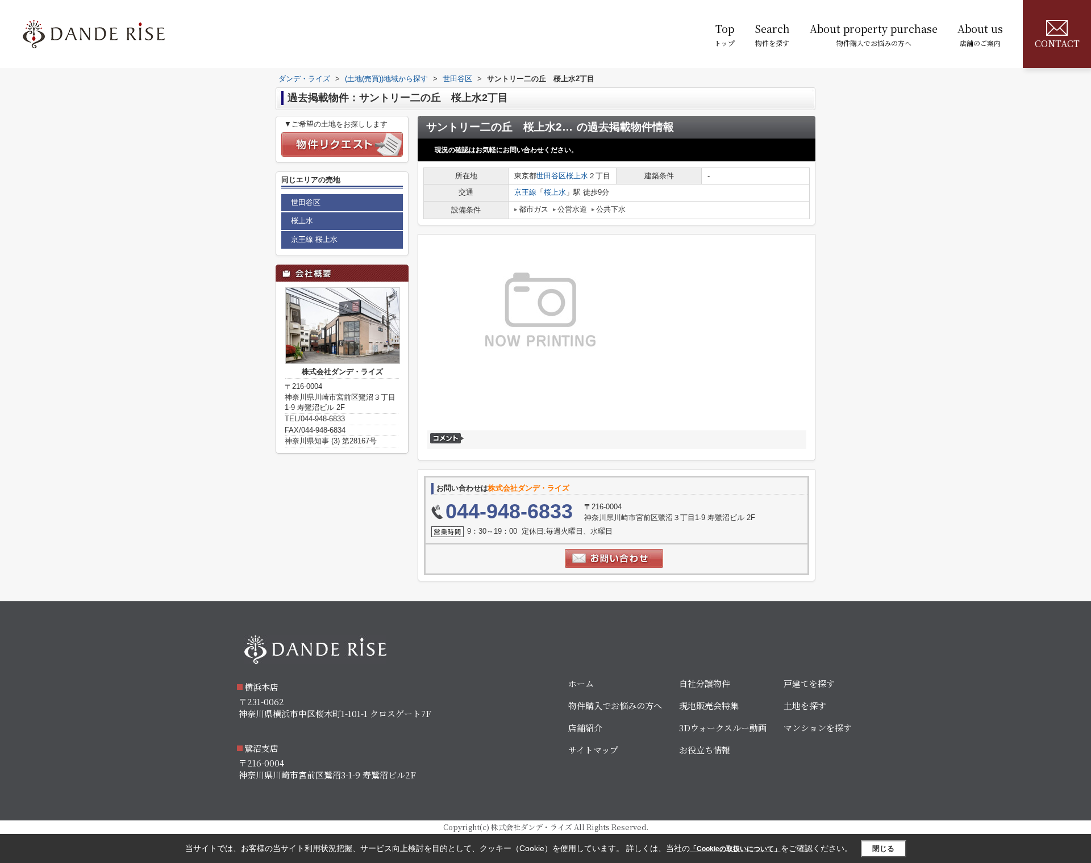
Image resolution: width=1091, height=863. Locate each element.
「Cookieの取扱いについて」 (735, 849)
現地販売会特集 (709, 705)
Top (724, 34)
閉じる (883, 848)
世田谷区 (551, 175)
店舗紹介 (585, 728)
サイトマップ (593, 750)
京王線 (525, 192)
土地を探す (805, 705)
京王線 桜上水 (314, 239)
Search (772, 34)
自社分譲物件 (704, 683)
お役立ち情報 (704, 750)
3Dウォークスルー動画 (723, 728)
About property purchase (874, 34)
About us (980, 34)
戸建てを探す (809, 683)
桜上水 (577, 175)
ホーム (581, 683)
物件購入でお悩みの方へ (615, 705)
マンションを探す (818, 728)
